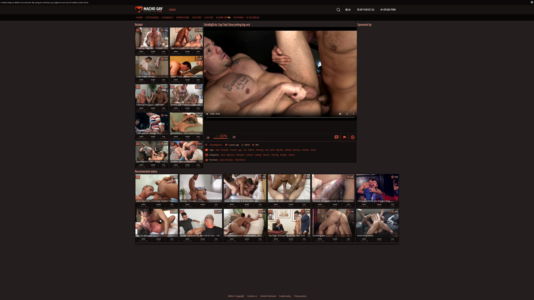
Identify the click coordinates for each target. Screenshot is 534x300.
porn (272, 149)
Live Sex (208, 17)
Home (139, 17)
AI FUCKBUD (252, 17)
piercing (296, 149)
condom (305, 149)
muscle (233, 149)
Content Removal (268, 296)
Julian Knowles (226, 159)
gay (240, 149)
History (197, 17)
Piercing (274, 154)
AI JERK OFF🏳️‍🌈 (223, 17)
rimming (259, 149)
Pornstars (182, 17)
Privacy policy (300, 296)
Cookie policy (285, 296)
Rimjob (283, 154)
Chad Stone (240, 159)
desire (313, 149)
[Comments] (336, 137)
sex (245, 149)
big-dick (279, 149)
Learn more (83, 2)
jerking (288, 149)
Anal (223, 154)
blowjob (224, 149)
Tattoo (291, 154)
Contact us (252, 296)
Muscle (266, 154)
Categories (152, 17)
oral (267, 149)
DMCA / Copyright (236, 296)
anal (217, 149)
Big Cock (231, 154)
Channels (167, 17)
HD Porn (238, 17)
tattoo (251, 149)
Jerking (258, 154)
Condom (250, 154)
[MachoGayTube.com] (149, 9)
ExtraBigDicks (216, 144)
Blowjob (240, 154)
